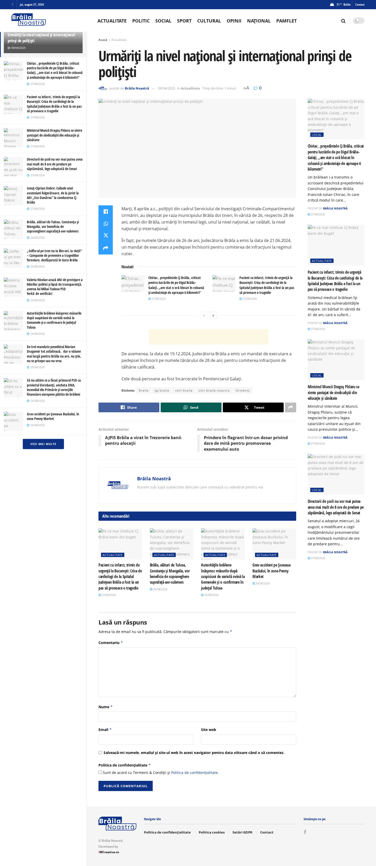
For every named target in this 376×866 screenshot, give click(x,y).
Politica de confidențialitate (124, 765)
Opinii (234, 21)
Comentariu (110, 642)
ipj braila (161, 390)
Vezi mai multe (43, 444)
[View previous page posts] (204, 315)
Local (317, 135)
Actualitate (112, 21)
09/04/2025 (166, 88)
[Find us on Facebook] (13, 4)
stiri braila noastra (214, 390)
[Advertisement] (209, 337)
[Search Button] (343, 20)
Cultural (209, 21)
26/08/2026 (159, 589)
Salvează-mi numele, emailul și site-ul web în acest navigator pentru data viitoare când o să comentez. (194, 752)
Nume (105, 706)
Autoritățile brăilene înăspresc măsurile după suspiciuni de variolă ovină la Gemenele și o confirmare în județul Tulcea (54, 320)
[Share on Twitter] (105, 236)
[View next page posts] (213, 315)
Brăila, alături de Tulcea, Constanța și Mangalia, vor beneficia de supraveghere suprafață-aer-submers (53, 226)
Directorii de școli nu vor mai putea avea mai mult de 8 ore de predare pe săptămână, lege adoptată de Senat (55, 164)
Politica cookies (212, 832)
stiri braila (184, 390)
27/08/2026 (158, 299)
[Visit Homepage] (29, 20)
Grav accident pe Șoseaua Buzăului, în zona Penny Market (53, 416)
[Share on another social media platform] (105, 248)
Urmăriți (243, 390)
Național (259, 21)
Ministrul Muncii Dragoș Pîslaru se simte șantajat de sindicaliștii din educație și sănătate (54, 135)
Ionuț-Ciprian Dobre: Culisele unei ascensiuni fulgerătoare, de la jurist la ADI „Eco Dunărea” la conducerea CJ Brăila (53, 195)
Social (163, 21)
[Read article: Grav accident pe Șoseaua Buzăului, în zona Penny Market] (274, 544)
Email (105, 729)
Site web (208, 729)
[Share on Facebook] (105, 211)
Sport (184, 21)
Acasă (102, 40)
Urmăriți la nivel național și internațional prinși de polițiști (41, 37)
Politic (141, 21)
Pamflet (286, 21)
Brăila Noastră (137, 88)
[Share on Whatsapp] (105, 224)
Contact (359, 4)
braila (144, 390)
